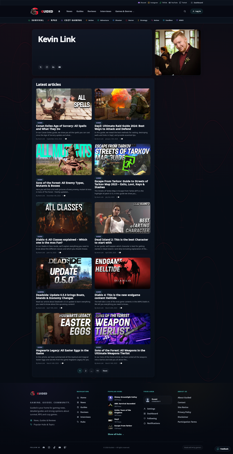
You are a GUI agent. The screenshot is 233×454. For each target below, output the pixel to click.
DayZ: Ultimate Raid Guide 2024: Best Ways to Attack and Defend (119, 127)
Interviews (105, 11)
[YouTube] (59, 447)
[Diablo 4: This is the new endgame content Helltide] (122, 273)
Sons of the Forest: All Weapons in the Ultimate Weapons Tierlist (120, 351)
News (69, 11)
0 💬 (121, 139)
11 (97, 370)
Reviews (92, 11)
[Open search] (184, 11)
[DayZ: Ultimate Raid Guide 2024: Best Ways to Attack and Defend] (122, 104)
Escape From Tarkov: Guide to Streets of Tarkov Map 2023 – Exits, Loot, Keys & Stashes (121, 184)
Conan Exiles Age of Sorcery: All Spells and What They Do (61, 127)
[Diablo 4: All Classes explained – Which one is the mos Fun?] (64, 217)
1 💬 (65, 139)
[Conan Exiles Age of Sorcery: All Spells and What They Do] (64, 104)
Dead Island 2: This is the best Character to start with (121, 241)
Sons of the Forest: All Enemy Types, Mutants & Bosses (60, 184)
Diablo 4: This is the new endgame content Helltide (117, 296)
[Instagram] (49, 447)
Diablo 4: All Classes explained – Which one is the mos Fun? (61, 241)
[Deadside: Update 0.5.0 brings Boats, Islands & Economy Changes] (64, 273)
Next (105, 370)
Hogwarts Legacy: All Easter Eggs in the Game (62, 351)
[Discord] (43, 447)
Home (59, 11)
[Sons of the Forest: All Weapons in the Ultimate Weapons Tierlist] (122, 328)
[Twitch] (65, 447)
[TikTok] (54, 447)
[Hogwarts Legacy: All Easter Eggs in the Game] (64, 328)
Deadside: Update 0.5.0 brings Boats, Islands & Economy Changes (60, 296)
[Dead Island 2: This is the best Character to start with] (122, 217)
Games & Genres (123, 11)
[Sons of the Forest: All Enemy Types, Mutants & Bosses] (64, 159)
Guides (79, 11)
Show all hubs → (116, 434)
